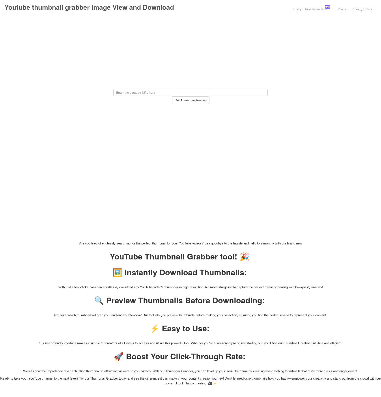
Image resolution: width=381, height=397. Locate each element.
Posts (342, 9)
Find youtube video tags (310, 9)
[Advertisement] (190, 56)
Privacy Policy (361, 9)
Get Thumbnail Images (191, 100)
